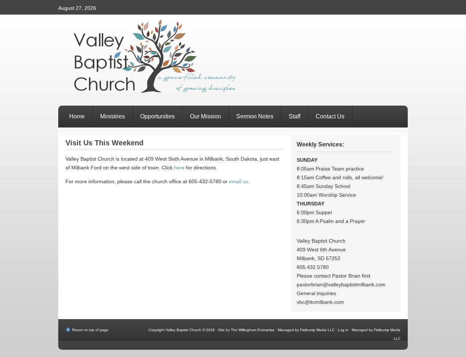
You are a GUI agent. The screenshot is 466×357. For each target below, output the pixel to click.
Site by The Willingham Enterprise (246, 330)
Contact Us (330, 116)
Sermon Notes (254, 116)
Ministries (112, 116)
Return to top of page (90, 330)
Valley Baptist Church (233, 60)
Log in (343, 330)
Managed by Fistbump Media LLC (306, 330)
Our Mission (205, 116)
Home (77, 116)
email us (238, 181)
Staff (294, 116)
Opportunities (157, 116)
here (179, 167)
